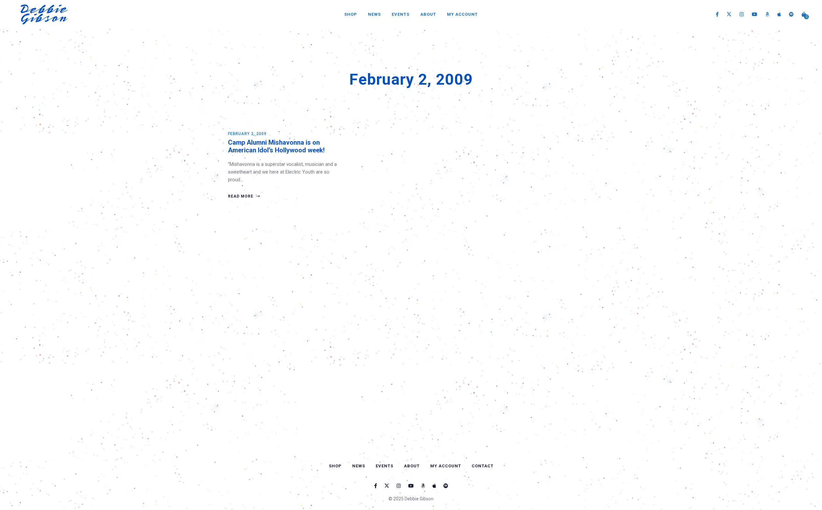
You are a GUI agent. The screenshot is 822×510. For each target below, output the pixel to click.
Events (400, 14)
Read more (241, 196)
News (374, 14)
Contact (483, 465)
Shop (350, 14)
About (428, 14)
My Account (462, 14)
